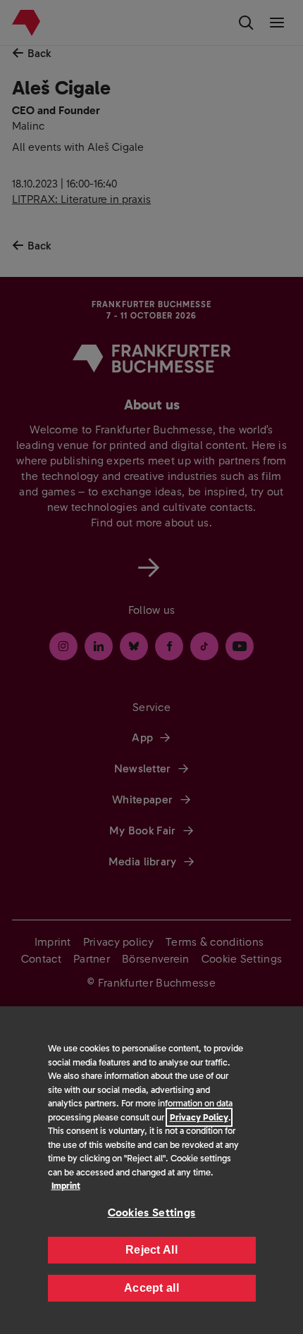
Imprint (65, 1185)
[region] (151, 1170)
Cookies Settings (152, 1212)
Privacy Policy (199, 1117)
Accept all (151, 1288)
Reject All (151, 1250)
